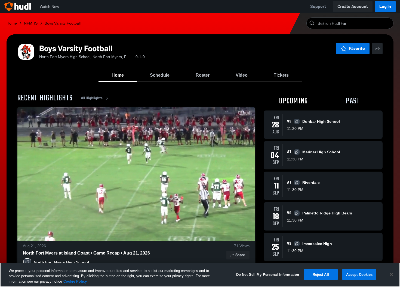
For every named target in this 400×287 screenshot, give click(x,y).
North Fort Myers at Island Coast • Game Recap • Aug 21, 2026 (86, 253)
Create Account (352, 6)
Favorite (357, 48)
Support (318, 6)
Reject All (321, 274)
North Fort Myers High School (61, 262)
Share (240, 255)
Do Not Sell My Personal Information (267, 274)
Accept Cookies (359, 274)
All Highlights (92, 98)
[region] (200, 275)
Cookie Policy (75, 281)
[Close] (391, 274)
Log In (385, 6)
